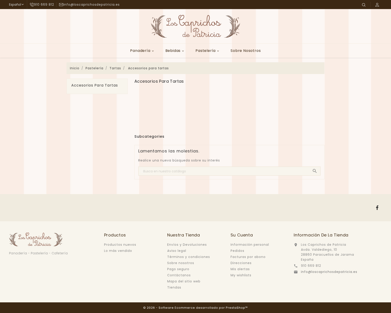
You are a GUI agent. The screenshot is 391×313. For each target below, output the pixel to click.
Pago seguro (178, 269)
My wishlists (241, 275)
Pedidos (237, 250)
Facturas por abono (248, 257)
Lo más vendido (118, 250)
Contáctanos (179, 275)
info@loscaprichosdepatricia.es (329, 272)
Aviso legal (176, 250)
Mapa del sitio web (183, 281)
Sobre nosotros (246, 50)
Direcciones (241, 263)
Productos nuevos (120, 244)
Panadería (142, 50)
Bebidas (175, 50)
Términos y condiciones (188, 257)
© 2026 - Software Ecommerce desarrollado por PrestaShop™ (195, 308)
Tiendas (174, 287)
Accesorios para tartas (94, 85)
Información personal (250, 244)
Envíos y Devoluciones (187, 244)
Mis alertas (240, 269)
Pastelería (208, 50)
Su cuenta (242, 235)
